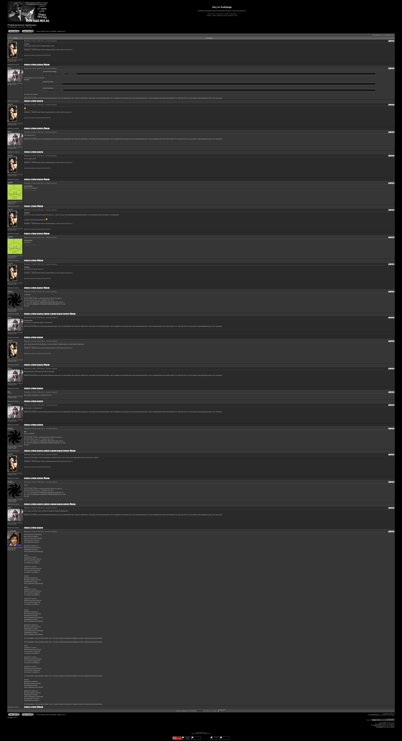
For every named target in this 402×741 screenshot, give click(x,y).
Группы (226, 13)
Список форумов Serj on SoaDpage (46, 31)
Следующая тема (389, 35)
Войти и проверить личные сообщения (223, 15)
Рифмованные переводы (22, 25)
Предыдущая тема (377, 35)
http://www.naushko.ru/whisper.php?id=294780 (37, 55)
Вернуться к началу (13, 64)
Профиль (209, 15)
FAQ (209, 13)
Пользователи (219, 13)
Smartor (204, 732)
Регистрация (233, 13)
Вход (236, 15)
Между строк (61, 31)
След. (30, 27)
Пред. (15, 27)
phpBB (197, 733)
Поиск (212, 13)
